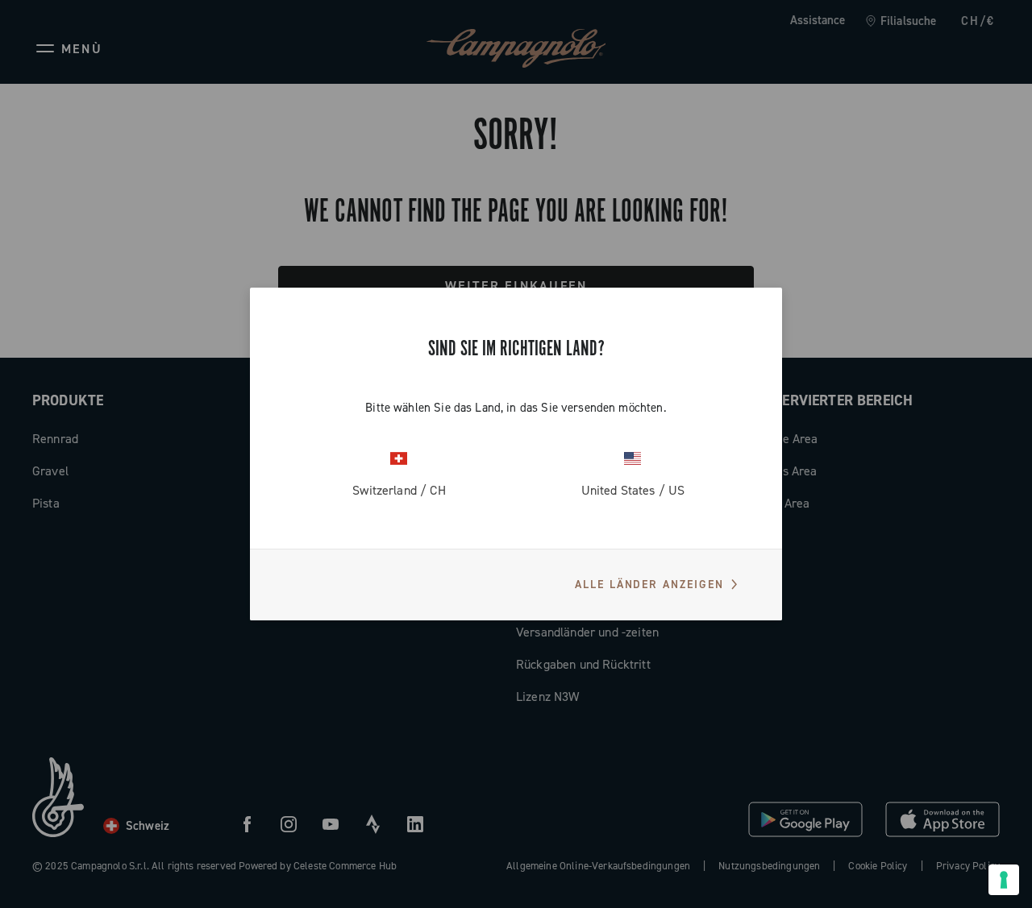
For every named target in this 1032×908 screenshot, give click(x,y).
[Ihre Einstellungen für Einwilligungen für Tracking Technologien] (1003, 879)
